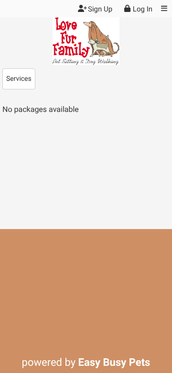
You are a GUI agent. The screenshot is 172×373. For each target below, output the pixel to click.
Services (19, 79)
